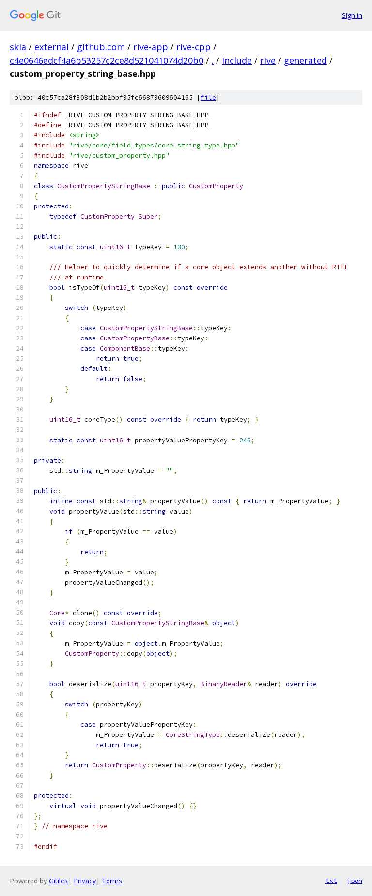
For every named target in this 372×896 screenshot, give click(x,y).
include (237, 60)
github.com (101, 47)
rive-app (150, 47)
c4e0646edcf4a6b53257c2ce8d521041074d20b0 (106, 60)
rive (268, 60)
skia (18, 47)
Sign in (352, 15)
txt (331, 880)
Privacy (85, 880)
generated (305, 60)
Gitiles (58, 880)
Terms (112, 880)
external (51, 47)
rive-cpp (193, 47)
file (208, 97)
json (354, 880)
